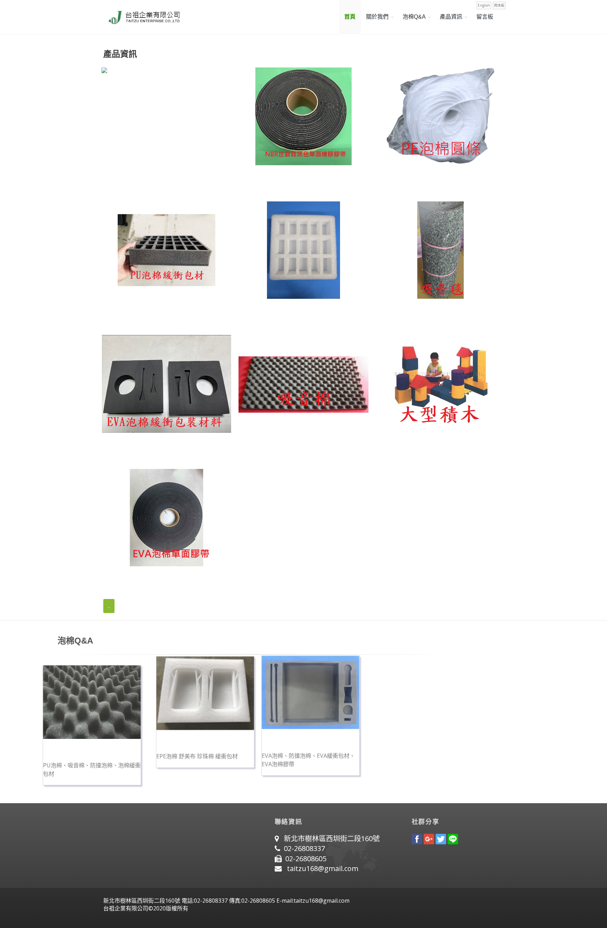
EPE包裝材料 (257, 312)
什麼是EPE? (251, 752)
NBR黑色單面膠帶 (264, 178)
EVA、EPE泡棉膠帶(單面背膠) (145, 580)
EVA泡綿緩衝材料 (127, 446)
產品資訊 (451, 17)
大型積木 (388, 446)
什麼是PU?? (145, 752)
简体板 (499, 5)
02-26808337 (304, 848)
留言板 (484, 17)
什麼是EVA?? (356, 752)
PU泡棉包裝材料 (125, 312)
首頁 (349, 17)
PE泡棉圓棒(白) (397, 178)
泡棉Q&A (414, 17)
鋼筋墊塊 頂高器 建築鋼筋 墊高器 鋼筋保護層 (165, 178)
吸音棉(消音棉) (260, 446)
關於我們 (377, 17)
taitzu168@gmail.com (322, 868)
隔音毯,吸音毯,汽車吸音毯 (412, 312)
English (484, 5)
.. (109, 605)
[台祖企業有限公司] (142, 17)
